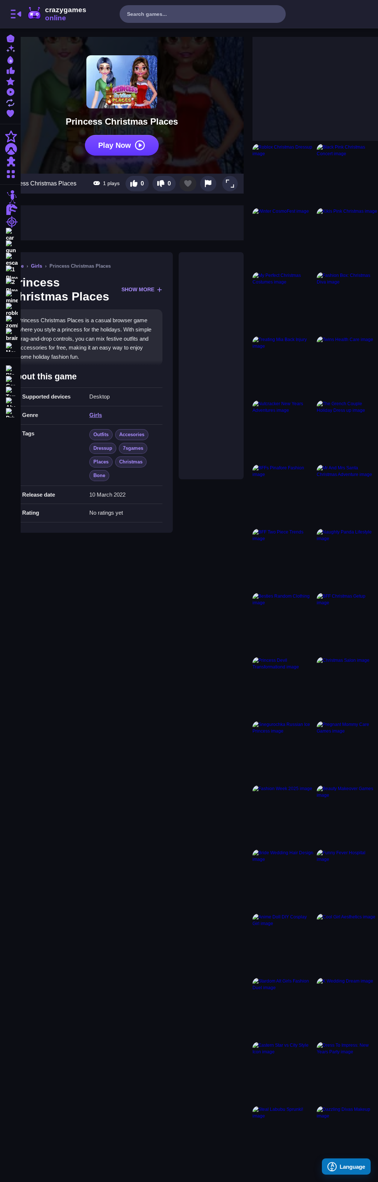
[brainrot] (10, 334)
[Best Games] (10, 59)
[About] (10, 401)
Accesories (131, 434)
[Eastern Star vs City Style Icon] (283, 1072)
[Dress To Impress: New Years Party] (347, 1072)
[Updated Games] (10, 102)
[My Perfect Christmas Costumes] (283, 302)
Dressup (102, 448)
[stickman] (10, 197)
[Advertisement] (211, 365)
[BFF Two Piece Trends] (283, 559)
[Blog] (10, 369)
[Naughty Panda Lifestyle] (347, 559)
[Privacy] (10, 412)
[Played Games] (10, 91)
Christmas (130, 462)
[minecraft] (10, 297)
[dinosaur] (10, 209)
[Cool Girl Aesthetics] (347, 944)
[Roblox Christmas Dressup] (283, 174)
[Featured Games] (10, 80)
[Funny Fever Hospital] (347, 880)
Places (101, 462)
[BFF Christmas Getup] (347, 623)
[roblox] (10, 309)
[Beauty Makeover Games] (347, 815)
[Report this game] (208, 183)
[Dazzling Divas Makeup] (347, 1136)
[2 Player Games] (10, 284)
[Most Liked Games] (10, 70)
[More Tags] (10, 346)
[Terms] (10, 390)
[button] (230, 184)
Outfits (101, 434)
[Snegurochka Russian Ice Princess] (283, 751)
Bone (99, 475)
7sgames (133, 448)
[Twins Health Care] (347, 366)
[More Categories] (10, 173)
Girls (36, 266)
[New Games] (10, 48)
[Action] (10, 136)
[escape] (10, 259)
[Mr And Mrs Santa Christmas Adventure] (347, 495)
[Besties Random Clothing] (283, 623)
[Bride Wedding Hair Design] (283, 880)
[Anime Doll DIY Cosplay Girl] (283, 944)
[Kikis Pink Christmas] (347, 238)
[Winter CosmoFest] (283, 238)
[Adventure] (10, 149)
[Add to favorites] (187, 183)
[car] (10, 234)
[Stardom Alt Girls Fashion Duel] (283, 1008)
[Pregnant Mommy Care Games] (347, 751)
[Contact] (10, 380)
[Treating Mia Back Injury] (283, 366)
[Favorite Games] (10, 112)
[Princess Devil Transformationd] (283, 687)
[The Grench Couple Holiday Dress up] (347, 431)
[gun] (10, 247)
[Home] (10, 37)
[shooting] (10, 222)
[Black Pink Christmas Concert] (347, 174)
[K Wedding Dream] (347, 1008)
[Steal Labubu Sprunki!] (283, 1136)
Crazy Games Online (56, 14)
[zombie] (10, 322)
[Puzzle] (10, 161)
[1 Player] (10, 272)
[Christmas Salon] (347, 687)
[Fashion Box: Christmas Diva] (347, 302)
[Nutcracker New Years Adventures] (283, 431)
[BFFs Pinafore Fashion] (283, 495)
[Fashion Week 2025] (283, 815)
